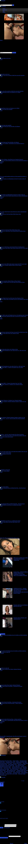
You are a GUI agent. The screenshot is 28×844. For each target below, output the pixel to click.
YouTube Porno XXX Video (6, 763)
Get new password (4, 837)
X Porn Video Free (16, 766)
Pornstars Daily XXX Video (11, 773)
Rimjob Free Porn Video (17, 767)
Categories (5, 9)
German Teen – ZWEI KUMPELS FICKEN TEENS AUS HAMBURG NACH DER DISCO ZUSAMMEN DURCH (20, 573)
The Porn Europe (16, 772)
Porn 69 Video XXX (17, 763)
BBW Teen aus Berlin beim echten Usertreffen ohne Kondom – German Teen (20, 559)
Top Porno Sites (23, 769)
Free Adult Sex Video (19, 765)
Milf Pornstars (3, 770)
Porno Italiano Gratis (12, 764)
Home (4, 8)
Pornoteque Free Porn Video (6, 760)
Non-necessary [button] (3, 810)
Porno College (16, 760)
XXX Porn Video (7, 767)
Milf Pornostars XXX (11, 770)
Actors (4, 12)
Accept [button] (22, 780)
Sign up (11, 843)
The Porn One (3, 772)
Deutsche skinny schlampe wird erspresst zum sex (20, 618)
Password (2, 826)
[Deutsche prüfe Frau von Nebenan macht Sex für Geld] (7, 614)
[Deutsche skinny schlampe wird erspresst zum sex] (7, 627)
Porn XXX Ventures (14, 769)
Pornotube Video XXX (10, 762)
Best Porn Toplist (21, 773)
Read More (2, 781)
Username (2, 824)
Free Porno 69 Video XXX (9, 771)
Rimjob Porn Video (22, 764)
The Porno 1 (9, 772)
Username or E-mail (4, 836)
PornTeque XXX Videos (21, 771)
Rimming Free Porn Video (5, 766)
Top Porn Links (3, 775)
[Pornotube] (2, 0)
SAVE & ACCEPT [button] (4, 818)
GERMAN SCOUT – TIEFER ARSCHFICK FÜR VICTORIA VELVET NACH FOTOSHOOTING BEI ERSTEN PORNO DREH (20, 591)
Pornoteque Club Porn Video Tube (7, 765)
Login (2, 827)
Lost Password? (6, 827)
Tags (4, 11)
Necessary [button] (2, 801)
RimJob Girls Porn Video (21, 762)
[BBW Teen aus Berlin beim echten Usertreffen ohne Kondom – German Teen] (7, 567)
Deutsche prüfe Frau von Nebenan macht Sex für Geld (20, 605)
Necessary (4, 803)
